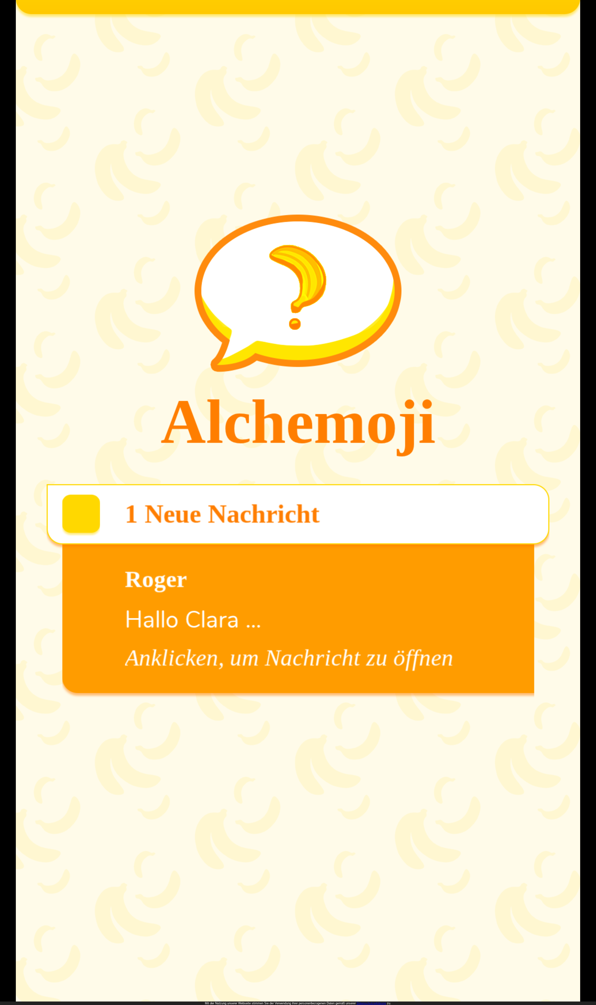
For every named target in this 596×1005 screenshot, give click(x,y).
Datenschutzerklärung (371, 1003)
